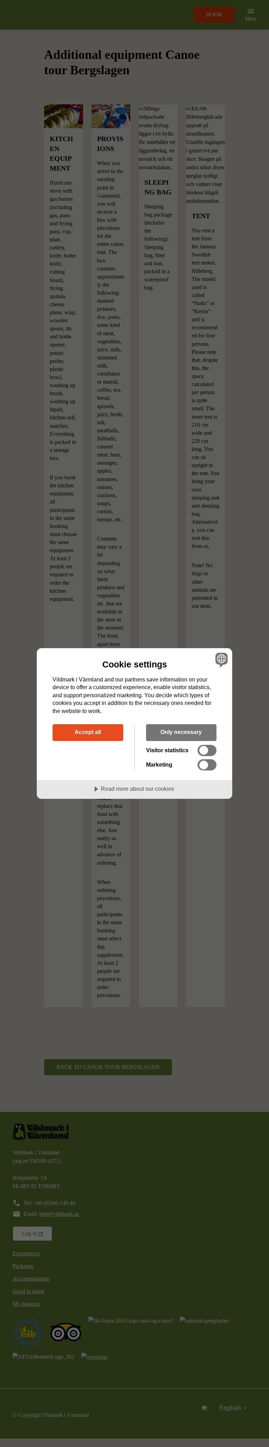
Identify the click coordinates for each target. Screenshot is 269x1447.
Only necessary (181, 732)
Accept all (88, 732)
